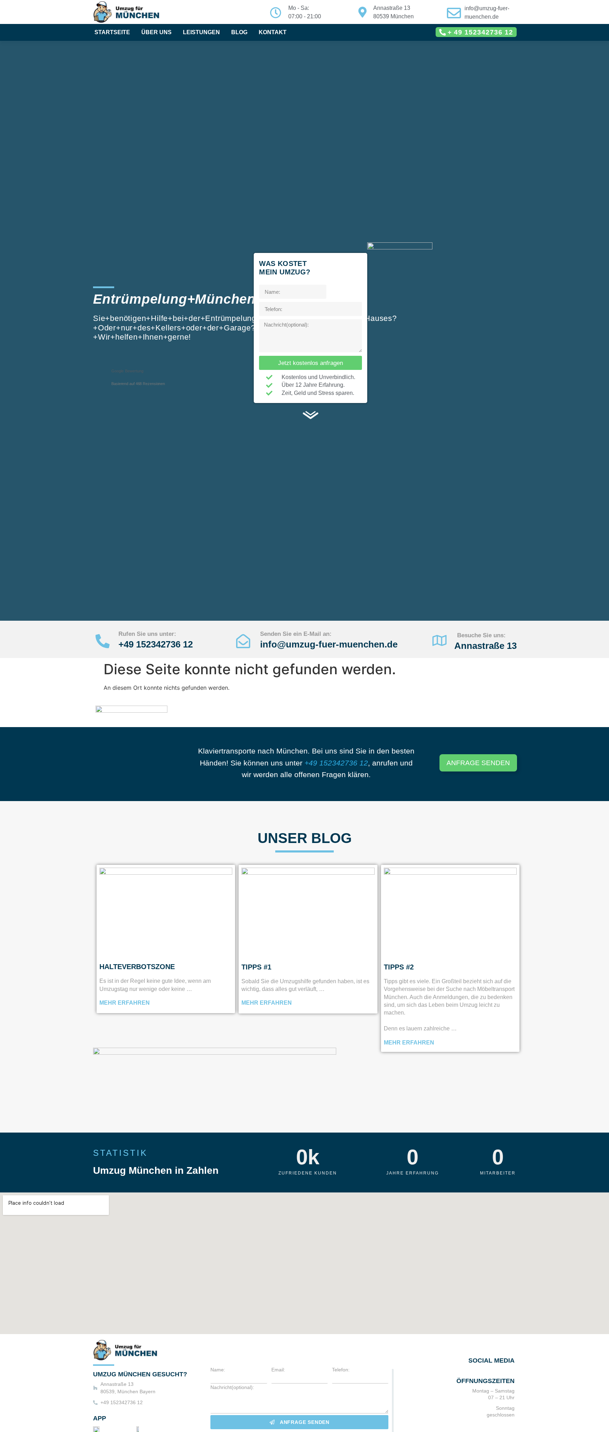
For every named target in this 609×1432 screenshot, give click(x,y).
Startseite (112, 32)
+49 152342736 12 (155, 644)
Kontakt (273, 32)
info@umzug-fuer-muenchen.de (329, 644)
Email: (278, 1369)
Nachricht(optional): (232, 1387)
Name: (217, 1369)
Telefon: (341, 1369)
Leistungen (201, 32)
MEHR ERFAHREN (124, 1003)
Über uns (156, 32)
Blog (239, 32)
